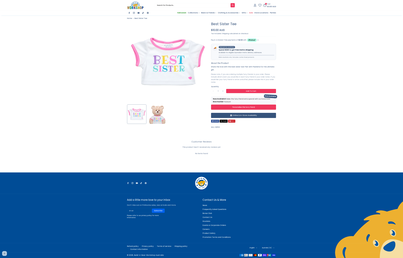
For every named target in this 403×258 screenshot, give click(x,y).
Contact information (139, 249)
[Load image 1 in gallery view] (136, 114)
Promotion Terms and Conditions (217, 237)
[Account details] (255, 5)
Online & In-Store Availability (245, 115)
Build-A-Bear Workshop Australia (149, 255)
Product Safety (209, 233)
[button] (270, 5)
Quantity (215, 86)
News (205, 205)
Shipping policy (181, 246)
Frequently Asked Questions (214, 209)
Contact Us (207, 217)
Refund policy (133, 246)
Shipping (225, 34)
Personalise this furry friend (243, 107)
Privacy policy (148, 246)
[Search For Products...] (233, 5)
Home (129, 18)
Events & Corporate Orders (214, 225)
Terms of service (164, 246)
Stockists (206, 221)
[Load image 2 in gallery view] (157, 114)
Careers (206, 229)
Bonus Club (207, 213)
